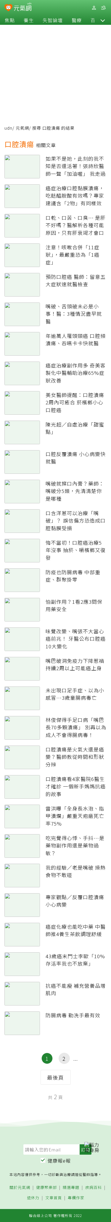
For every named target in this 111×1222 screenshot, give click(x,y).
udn (8, 128)
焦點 (10, 20)
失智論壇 (53, 20)
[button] (102, 20)
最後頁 (55, 1077)
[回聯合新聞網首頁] (8, 8)
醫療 (77, 20)
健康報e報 (59, 1161)
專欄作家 (76, 1198)
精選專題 (71, 1187)
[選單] (103, 7)
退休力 (33, 1198)
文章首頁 (53, 1198)
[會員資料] (93, 7)
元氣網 (22, 128)
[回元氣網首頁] (22, 7)
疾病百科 (93, 1187)
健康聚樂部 (46, 1187)
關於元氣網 (19, 1187)
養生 (29, 20)
